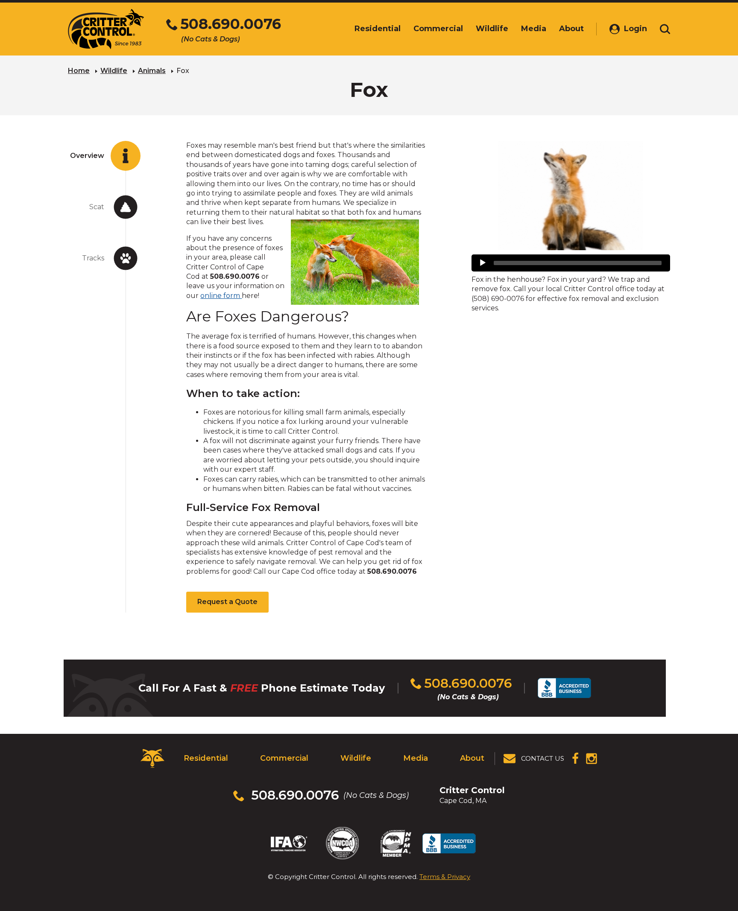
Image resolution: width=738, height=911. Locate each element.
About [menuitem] (571, 28)
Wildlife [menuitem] (492, 28)
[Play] (482, 263)
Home (79, 71)
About (472, 758)
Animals (152, 71)
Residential (206, 758)
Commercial (284, 758)
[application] (571, 263)
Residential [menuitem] (377, 28)
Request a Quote (227, 602)
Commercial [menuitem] (438, 28)
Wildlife (113, 71)
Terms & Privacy (444, 877)
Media (415, 758)
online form (221, 296)
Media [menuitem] (533, 28)
